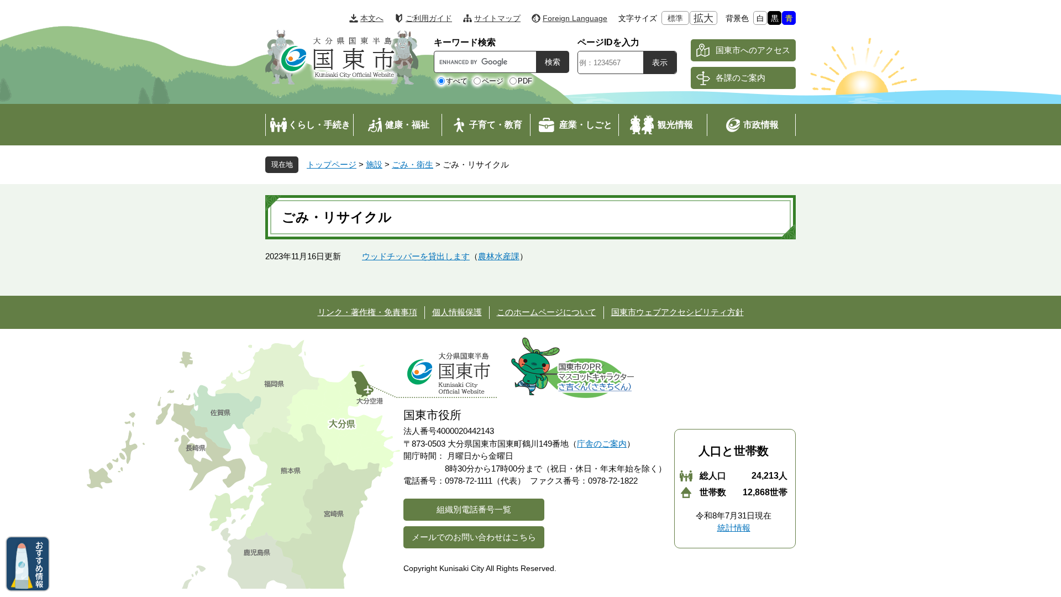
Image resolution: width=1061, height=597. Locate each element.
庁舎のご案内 (602, 443)
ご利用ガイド (429, 18)
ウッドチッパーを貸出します (416, 256)
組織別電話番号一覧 (474, 509)
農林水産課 (498, 256)
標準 (675, 18)
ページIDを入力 (608, 42)
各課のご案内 (740, 77)
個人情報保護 (457, 312)
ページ (492, 81)
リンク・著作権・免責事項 (367, 312)
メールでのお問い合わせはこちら (474, 537)
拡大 (703, 18)
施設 (374, 164)
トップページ (331, 164)
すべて (457, 81)
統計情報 (733, 527)
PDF (525, 81)
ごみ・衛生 (412, 164)
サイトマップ (497, 18)
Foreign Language (575, 18)
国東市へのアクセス (753, 50)
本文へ (372, 18)
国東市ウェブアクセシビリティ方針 (677, 312)
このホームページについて (546, 312)
